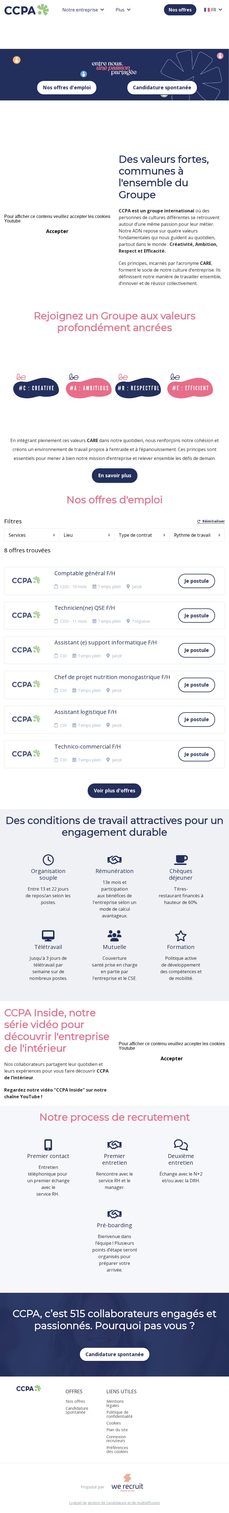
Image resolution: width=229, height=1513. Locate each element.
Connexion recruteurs (116, 1438)
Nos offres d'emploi (67, 87)
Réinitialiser (213, 521)
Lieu (68, 535)
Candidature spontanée (162, 87)
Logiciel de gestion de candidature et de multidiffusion (114, 1503)
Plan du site (117, 1429)
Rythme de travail (192, 535)
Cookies (113, 1423)
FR (213, 10)
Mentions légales (115, 1403)
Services (17, 535)
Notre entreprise (80, 10)
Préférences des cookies (117, 1449)
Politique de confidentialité (119, 1414)
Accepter (57, 231)
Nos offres (180, 10)
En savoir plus (114, 475)
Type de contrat (135, 535)
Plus (120, 10)
